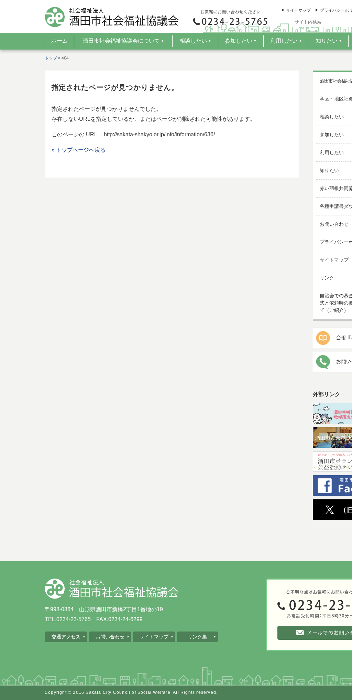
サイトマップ (298, 10)
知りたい (329, 41)
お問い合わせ (110, 636)
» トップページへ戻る (79, 150)
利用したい (286, 41)
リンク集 (197, 636)
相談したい (195, 41)
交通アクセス (66, 636)
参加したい (240, 41)
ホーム (59, 41)
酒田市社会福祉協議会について (123, 41)
